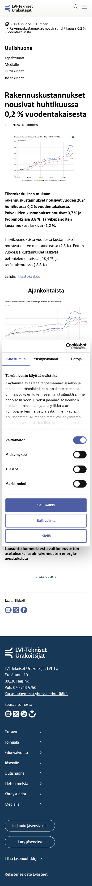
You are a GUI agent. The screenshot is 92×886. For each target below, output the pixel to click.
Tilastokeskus (28, 276)
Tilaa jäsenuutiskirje (22, 858)
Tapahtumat (15, 57)
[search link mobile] (75, 7)
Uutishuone (22, 24)
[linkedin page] (8, 610)
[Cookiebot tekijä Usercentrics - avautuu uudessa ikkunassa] (66, 346)
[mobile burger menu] (84, 7)
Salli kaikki (46, 505)
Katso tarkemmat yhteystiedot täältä (36, 693)
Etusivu (11, 731)
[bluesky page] (32, 714)
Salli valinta (46, 521)
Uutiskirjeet (14, 71)
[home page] (7, 24)
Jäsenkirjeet (14, 77)
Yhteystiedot (15, 793)
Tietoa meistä (16, 783)
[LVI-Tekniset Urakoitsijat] (19, 8)
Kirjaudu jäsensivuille (30, 825)
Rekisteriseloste (19, 874)
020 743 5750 (24, 687)
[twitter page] (16, 610)
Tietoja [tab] (76, 359)
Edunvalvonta (16, 752)
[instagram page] (23, 714)
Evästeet (40, 874)
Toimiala (12, 742)
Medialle (12, 64)
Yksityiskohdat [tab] (46, 359)
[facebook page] (23, 610)
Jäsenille (12, 762)
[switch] (80, 454)
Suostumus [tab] (15, 359)
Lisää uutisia (46, 576)
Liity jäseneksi (30, 841)
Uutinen (42, 24)
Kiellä (46, 536)
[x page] (16, 714)
